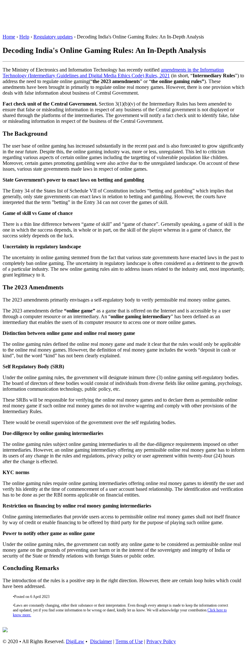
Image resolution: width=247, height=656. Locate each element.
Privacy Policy (161, 641)
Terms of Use (129, 641)
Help (24, 36)
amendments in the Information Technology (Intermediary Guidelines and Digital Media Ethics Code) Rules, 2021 (113, 72)
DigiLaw (75, 641)
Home (9, 36)
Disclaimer (101, 641)
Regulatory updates (53, 36)
